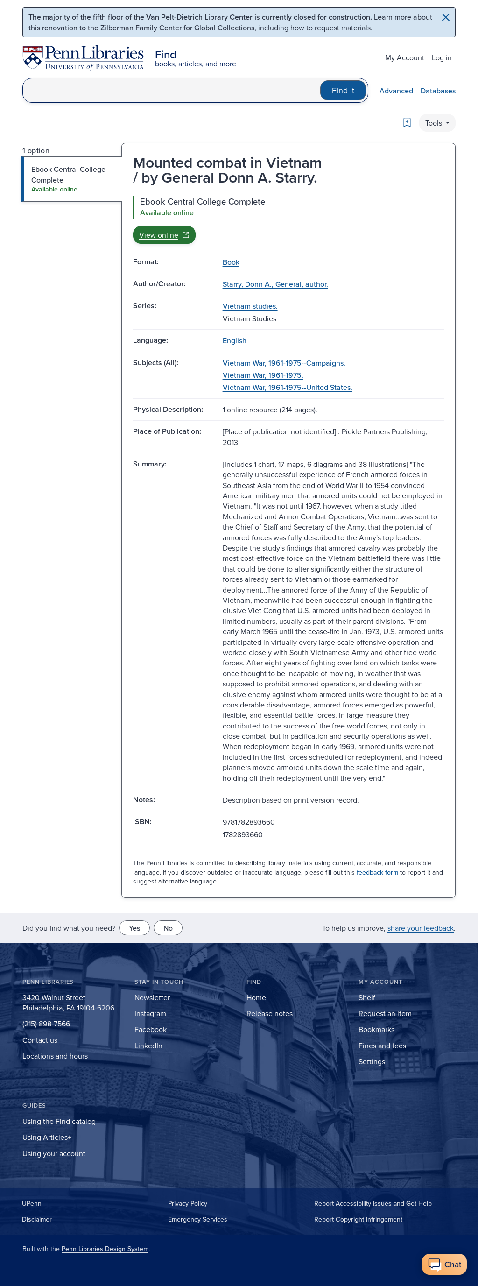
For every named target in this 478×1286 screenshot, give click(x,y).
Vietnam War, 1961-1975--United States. (287, 387)
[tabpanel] (288, 219)
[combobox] (171, 90)
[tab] (71, 179)
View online (158, 235)
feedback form (377, 872)
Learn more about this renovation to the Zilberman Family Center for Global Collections (230, 22)
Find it (343, 90)
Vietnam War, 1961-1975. (263, 375)
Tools (434, 123)
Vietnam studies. (250, 306)
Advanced (396, 90)
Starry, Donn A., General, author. (275, 284)
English (234, 340)
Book (231, 262)
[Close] (445, 17)
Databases (438, 90)
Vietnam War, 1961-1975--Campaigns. (284, 363)
